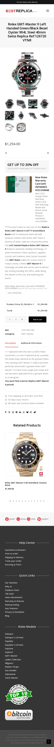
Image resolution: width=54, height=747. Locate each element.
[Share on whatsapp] (23, 412)
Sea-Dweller (11, 670)
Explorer (9, 652)
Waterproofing (12, 604)
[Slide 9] (34, 501)
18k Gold (9, 593)
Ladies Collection (13, 659)
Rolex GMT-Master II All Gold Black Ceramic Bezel (26, 483)
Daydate (9, 641)
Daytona (9, 648)
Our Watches (11, 582)
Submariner (10, 674)
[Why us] (27, 519)
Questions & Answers (15, 549)
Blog (7, 615)
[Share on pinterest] (16, 412)
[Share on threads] (13, 412)
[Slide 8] (31, 501)
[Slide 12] (43, 501)
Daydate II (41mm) (14, 644)
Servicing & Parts (13, 564)
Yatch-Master (11, 677)
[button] (47, 10)
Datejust (9, 633)
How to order (11, 553)
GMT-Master (27, 333)
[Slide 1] (10, 501)
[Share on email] (34, 412)
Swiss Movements (13, 597)
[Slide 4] (19, 501)
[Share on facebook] (5, 412)
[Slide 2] (13, 501)
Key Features (11, 608)
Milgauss (9, 663)
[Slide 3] (16, 501)
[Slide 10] (37, 501)
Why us (8, 586)
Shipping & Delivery (14, 557)
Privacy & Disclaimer (14, 612)
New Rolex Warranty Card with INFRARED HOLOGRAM (26, 287)
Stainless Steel (12, 590)
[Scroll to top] (49, 741)
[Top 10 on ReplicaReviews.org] (19, 695)
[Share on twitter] (9, 412)
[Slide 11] (40, 501)
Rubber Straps (12, 666)
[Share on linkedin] (20, 412)
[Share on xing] (31, 412)
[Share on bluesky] (27, 412)
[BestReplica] (21, 11)
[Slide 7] (28, 501)
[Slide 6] (25, 501)
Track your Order (13, 560)
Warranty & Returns (14, 601)
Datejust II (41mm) (14, 637)
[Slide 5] (22, 501)
